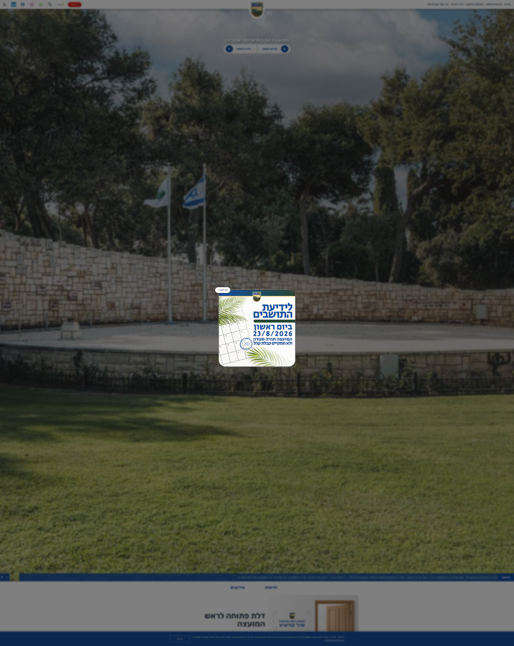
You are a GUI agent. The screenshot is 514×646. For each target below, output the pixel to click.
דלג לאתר (221, 289)
